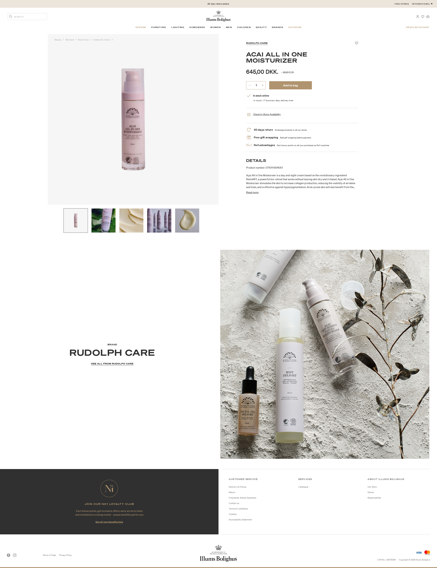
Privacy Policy (65, 555)
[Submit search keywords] (10, 17)
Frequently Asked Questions (242, 497)
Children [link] (244, 27)
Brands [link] (277, 27)
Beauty (58, 39)
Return (232, 492)
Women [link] (215, 27)
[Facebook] (8, 555)
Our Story (372, 486)
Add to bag (290, 85)
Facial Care (83, 39)
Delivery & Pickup (237, 486)
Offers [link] (141, 27)
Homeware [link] (197, 27)
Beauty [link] (261, 27)
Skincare (70, 39)
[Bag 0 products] (427, 16)
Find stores (402, 4)
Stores (371, 492)
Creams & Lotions (102, 39)
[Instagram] (14, 555)
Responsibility (374, 497)
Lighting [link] (177, 27)
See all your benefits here (109, 521)
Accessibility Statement (240, 519)
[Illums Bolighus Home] (218, 15)
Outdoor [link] (295, 27)
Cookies (233, 514)
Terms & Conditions (238, 508)
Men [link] (229, 27)
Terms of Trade (49, 555)
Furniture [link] (158, 27)
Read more (252, 192)
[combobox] (27, 16)
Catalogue (303, 486)
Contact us (234, 503)
